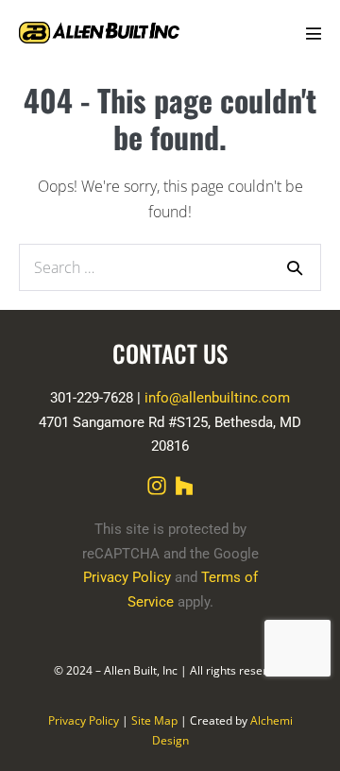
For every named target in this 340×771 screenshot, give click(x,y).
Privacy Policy (83, 720)
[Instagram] (156, 485)
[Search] (295, 267)
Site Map (154, 720)
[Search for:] (170, 266)
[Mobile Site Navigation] (313, 33)
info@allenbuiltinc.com (217, 397)
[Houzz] (184, 485)
